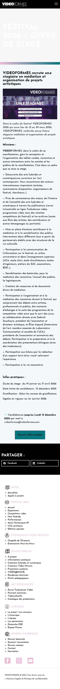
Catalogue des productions (21, 599)
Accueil (11, 507)
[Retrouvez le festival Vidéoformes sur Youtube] (30, 661)
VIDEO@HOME (16, 572)
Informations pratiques (19, 560)
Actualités (13, 493)
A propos (12, 557)
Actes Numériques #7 (18, 523)
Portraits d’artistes (17, 593)
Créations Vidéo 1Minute (20, 566)
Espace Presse (15, 627)
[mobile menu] (56, 4)
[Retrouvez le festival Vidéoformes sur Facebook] (7, 661)
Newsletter (13, 651)
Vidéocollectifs (15, 596)
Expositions (13, 511)
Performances (14, 520)
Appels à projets (16, 496)
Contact (12, 648)
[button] (15, 463)
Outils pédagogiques (18, 578)
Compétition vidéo (17, 514)
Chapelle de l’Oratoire (19, 541)
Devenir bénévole (16, 639)
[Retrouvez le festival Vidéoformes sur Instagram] (19, 661)
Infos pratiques (15, 526)
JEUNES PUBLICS (21, 551)
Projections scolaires (18, 569)
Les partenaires (15, 621)
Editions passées (16, 529)
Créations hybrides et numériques (24, 563)
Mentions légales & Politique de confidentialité (26, 679)
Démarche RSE (15, 624)
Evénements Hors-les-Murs (21, 544)
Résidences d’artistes (18, 575)
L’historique (13, 615)
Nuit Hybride (14, 517)
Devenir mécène (15, 645)
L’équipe (12, 618)
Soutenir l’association (18, 642)
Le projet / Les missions (20, 612)
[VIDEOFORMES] (14, 4)
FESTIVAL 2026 (20, 502)
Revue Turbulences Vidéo (20, 590)
